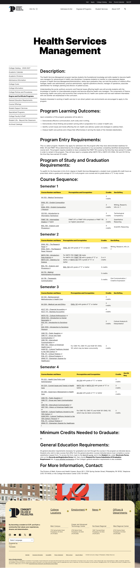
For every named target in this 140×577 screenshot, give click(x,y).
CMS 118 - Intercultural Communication (55, 405)
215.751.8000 (54, 533)
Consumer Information (37, 554)
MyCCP (128, 2)
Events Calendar (119, 2)
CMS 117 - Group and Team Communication (57, 400)
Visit (87, 2)
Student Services (101, 9)
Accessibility (48, 554)
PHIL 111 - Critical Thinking (50, 354)
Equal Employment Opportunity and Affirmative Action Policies (43, 563)
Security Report (79, 554)
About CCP (116, 9)
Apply (92, 2)
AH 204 (79, 380)
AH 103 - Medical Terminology (52, 197)
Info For (32, 9)
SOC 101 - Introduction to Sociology (54, 322)
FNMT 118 (77, 255)
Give (110, 2)
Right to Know (69, 554)
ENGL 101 (66, 248)
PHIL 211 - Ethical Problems (51, 356)
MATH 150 (74, 260)
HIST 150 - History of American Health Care (57, 407)
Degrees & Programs (83, 9)
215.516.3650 (75, 533)
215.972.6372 (96, 533)
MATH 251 (90, 386)
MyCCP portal (88, 455)
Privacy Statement (58, 554)
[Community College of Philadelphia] (16, 9)
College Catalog (102, 2)
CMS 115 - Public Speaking (51, 333)
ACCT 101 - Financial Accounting (53, 309)
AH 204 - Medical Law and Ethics (53, 304)
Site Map (27, 554)
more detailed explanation (64, 459)
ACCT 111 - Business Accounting (52, 312)
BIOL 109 (66, 267)
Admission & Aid (66, 9)
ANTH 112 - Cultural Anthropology (53, 316)
